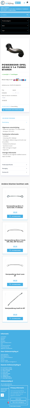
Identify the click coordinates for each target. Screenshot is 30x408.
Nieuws (2, 359)
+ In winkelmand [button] (16, 216)
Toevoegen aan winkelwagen (14, 109)
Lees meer (18, 399)
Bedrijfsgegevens (5, 356)
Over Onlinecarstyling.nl (7, 357)
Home (2, 7)
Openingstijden (4, 354)
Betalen (2, 339)
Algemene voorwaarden (6, 348)
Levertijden (3, 336)
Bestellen (3, 338)
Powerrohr (19, 9)
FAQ (2, 344)
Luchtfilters (11, 9)
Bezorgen (3, 341)
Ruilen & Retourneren (6, 342)
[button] (18, 3)
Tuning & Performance (5, 8)
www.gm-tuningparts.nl (11, 361)
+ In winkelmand (16, 318)
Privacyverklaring (5, 347)
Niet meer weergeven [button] (18, 402)
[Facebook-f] (2, 395)
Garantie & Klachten (6, 345)
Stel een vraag (4, 360)
